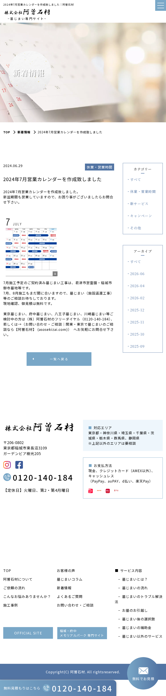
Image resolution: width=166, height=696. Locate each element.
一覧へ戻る (59, 359)
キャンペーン (141, 215)
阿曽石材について (18, 579)
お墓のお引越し (135, 610)
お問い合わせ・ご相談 (75, 605)
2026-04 (137, 285)
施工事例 (10, 605)
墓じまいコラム (70, 579)
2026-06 (137, 273)
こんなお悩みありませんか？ (27, 596)
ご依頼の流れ (14, 587)
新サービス (139, 203)
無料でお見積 (143, 678)
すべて (135, 179)
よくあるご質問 (70, 596)
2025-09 (137, 346)
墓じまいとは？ (135, 579)
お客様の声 (66, 570)
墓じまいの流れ (135, 587)
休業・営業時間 (143, 191)
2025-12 (137, 309)
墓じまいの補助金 (137, 627)
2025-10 (137, 334)
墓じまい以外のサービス (142, 636)
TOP (7, 570)
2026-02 (137, 297)
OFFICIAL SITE (28, 632)
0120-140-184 (43, 477)
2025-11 (137, 322)
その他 (135, 227)
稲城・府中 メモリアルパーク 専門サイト (82, 633)
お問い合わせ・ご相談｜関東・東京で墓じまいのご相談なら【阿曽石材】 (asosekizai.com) (58, 327)
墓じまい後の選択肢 (138, 618)
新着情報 (24, 132)
